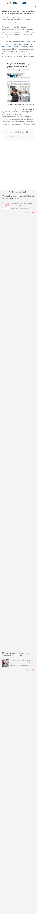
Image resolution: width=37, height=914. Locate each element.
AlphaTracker (13, 137)
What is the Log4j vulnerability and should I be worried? (18, 197)
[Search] (36, 7)
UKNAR (20, 114)
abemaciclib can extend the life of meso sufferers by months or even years (18, 44)
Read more (30, 213)
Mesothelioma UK (9, 114)
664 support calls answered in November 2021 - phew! (15, 654)
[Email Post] (26, 133)
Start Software (13, 109)
